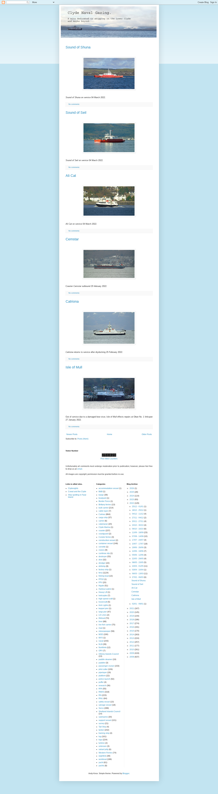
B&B (100, 491)
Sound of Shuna (78, 47)
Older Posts (147, 434)
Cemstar (72, 239)
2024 (132, 496)
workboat (103, 759)
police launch (104, 679)
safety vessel (104, 702)
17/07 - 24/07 (138, 540)
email (79, 469)
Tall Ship (102, 727)
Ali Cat (71, 176)
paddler (102, 663)
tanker (101, 730)
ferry (100, 573)
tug (100, 736)
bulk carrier (103, 508)
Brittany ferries (105, 504)
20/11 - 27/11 (138, 521)
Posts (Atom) (82, 439)
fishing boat (104, 576)
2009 (132, 653)
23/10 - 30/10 (138, 525)
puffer (101, 682)
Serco (101, 708)
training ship (104, 733)
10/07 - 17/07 (138, 544)
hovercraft (103, 602)
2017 (132, 623)
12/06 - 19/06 (138, 551)
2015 (132, 631)
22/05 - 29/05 (138, 558)
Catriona (72, 301)
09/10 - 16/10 (138, 529)
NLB (100, 644)
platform (102, 676)
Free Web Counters (109, 459)
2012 (132, 642)
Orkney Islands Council (109, 654)
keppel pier (103, 608)
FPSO (101, 579)
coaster (102, 530)
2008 (132, 657)
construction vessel (107, 540)
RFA (100, 689)
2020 (132, 612)
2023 (132, 499)
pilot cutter (103, 669)
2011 (132, 646)
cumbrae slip (104, 553)
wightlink (102, 756)
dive (100, 560)
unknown (103, 746)
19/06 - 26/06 (138, 547)
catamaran (103, 524)
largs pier (103, 612)
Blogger (126, 773)
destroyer (103, 556)
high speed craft (106, 599)
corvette (102, 547)
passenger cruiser (106, 666)
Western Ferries (105, 753)
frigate (101, 586)
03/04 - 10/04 (138, 570)
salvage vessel (105, 705)
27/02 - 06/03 (138, 577)
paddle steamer (105, 659)
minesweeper (104, 631)
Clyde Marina (104, 527)
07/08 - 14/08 (138, 536)
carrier (101, 521)
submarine (103, 717)
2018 (132, 619)
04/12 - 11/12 (138, 514)
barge (101, 495)
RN (100, 695)
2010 (132, 649)
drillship (102, 566)
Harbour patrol (105, 589)
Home (109, 434)
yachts (101, 766)
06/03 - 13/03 (138, 573)
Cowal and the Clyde (77, 491)
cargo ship (103, 517)
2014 (132, 634)
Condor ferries (105, 537)
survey (101, 723)
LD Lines (102, 615)
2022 (132, 503)
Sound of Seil (76, 113)
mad (100, 628)
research (102, 685)
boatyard (102, 498)
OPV (101, 651)
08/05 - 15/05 (138, 562)
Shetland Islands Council (109, 711)
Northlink (102, 647)
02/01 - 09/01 (138, 604)
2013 (132, 638)
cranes (102, 550)
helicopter (103, 595)
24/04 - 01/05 (138, 566)
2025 (132, 492)
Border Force (104, 501)
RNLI (101, 698)
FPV (100, 582)
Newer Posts (71, 434)
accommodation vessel (109, 488)
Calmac (102, 514)
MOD (101, 634)
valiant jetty (103, 749)
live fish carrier (105, 625)
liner (100, 621)
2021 (132, 608)
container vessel (106, 543)
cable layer (103, 511)
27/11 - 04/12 (138, 518)
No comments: (74, 104)
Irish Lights (103, 605)
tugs (100, 740)
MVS (101, 638)
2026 (132, 488)
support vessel (105, 720)
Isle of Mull (74, 367)
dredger (102, 563)
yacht (101, 762)
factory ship (104, 569)
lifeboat (102, 618)
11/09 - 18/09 (138, 532)
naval (101, 641)
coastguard (103, 534)
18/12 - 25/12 (138, 510)
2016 (132, 627)
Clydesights (73, 488)
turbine (102, 743)
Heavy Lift (103, 592)
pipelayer (103, 672)
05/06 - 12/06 (138, 555)
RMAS (101, 692)
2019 (132, 616)
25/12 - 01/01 (138, 506)
